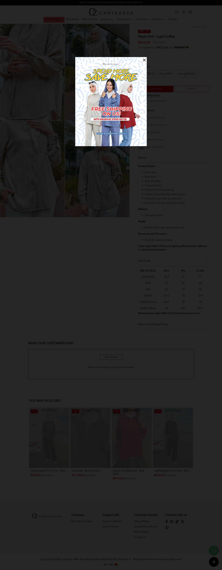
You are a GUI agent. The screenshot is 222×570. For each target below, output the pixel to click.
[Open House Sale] (111, 101)
